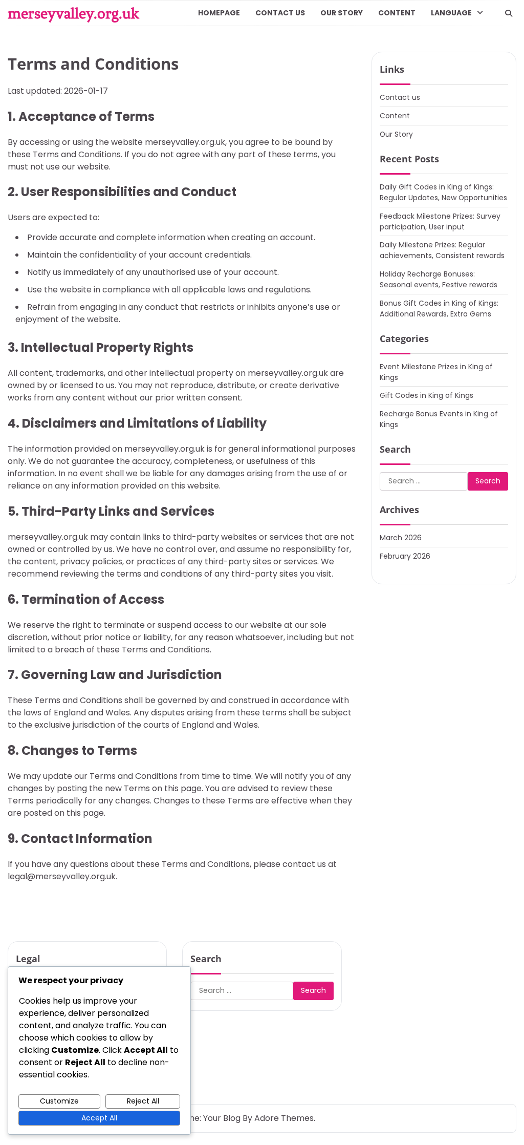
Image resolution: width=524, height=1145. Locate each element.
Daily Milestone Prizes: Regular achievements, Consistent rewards (442, 250)
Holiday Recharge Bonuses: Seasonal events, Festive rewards (438, 279)
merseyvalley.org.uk (73, 13)
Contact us (280, 13)
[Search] (508, 13)
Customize (59, 1101)
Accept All (99, 1118)
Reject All (143, 1101)
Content (397, 13)
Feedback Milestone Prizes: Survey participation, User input (440, 221)
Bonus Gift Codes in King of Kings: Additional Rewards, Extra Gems (439, 308)
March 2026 (401, 538)
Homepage (219, 13)
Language (451, 13)
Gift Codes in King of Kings (426, 395)
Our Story (341, 13)
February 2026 (405, 556)
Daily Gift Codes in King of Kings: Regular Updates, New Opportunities (443, 192)
